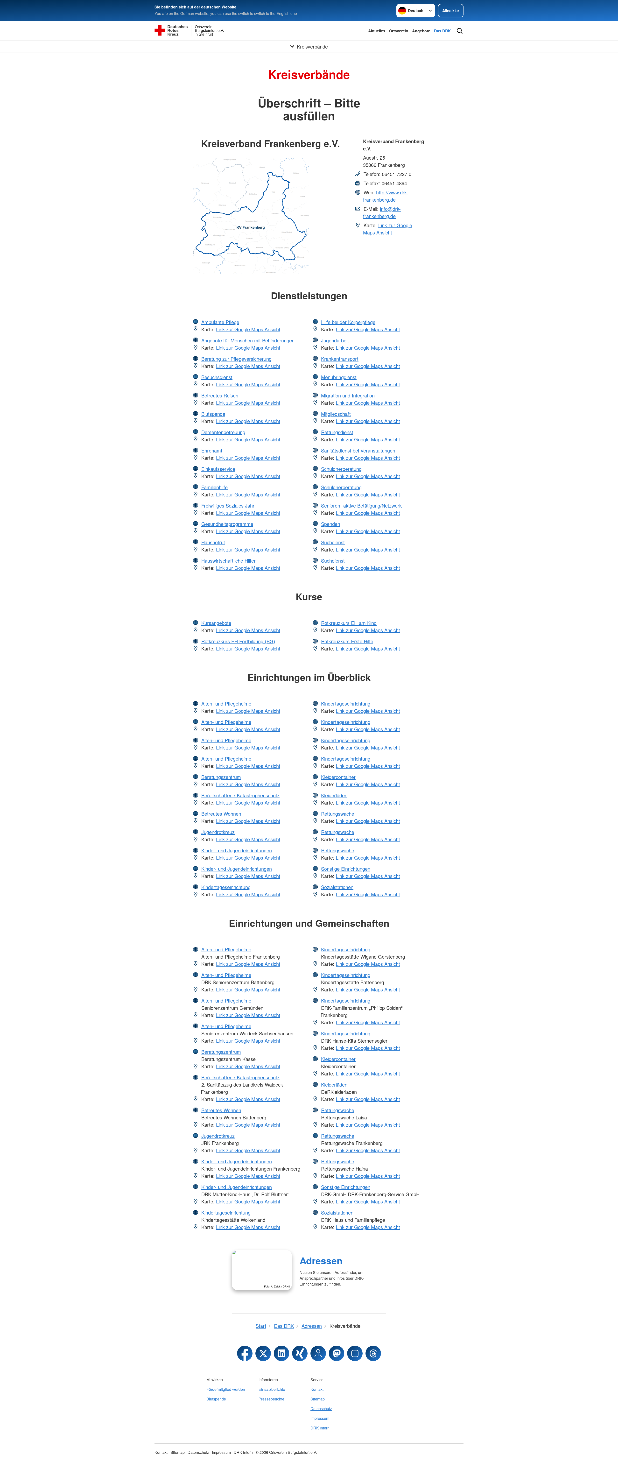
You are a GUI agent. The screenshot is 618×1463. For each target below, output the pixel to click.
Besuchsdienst (216, 377)
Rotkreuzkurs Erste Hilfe (347, 641)
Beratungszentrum (221, 776)
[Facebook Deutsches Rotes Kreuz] (245, 1353)
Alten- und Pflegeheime (226, 703)
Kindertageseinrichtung (226, 887)
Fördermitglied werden (225, 1389)
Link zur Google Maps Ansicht (387, 229)
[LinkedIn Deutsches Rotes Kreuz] (281, 1353)
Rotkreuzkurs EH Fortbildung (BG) (238, 641)
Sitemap (317, 1399)
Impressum (319, 1418)
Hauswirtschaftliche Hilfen (229, 560)
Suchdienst (333, 542)
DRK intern (320, 1428)
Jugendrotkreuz (218, 831)
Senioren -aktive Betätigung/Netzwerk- (362, 505)
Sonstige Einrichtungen (345, 868)
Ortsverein (398, 31)
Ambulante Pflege (220, 321)
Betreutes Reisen (219, 395)
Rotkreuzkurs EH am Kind (349, 622)
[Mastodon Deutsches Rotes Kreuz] (336, 1353)
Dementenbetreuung (223, 432)
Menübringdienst (339, 377)
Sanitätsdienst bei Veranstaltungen (358, 450)
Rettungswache (337, 813)
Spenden (330, 523)
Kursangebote (216, 622)
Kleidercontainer (338, 776)
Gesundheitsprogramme (227, 523)
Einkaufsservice (218, 468)
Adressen (321, 1260)
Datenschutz (321, 1408)
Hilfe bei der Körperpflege (348, 321)
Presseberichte (271, 1399)
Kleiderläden (334, 795)
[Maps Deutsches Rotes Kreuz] (318, 1353)
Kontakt (316, 1389)
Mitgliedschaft (336, 413)
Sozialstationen (337, 887)
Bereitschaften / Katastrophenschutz (240, 795)
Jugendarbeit (335, 340)
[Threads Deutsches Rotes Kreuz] (373, 1353)
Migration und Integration (348, 395)
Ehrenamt (211, 450)
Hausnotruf (213, 542)
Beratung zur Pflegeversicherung (236, 358)
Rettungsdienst (337, 432)
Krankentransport (339, 358)
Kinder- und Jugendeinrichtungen (236, 850)
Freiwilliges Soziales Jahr (227, 505)
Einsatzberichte (272, 1389)
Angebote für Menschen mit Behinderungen (248, 340)
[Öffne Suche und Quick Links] (460, 31)
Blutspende (213, 413)
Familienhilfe (214, 487)
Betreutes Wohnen (221, 813)
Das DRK (442, 31)
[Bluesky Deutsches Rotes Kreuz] (355, 1353)
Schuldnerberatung (341, 468)
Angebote (421, 31)
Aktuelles (376, 31)
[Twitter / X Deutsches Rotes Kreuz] (263, 1353)
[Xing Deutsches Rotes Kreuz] (300, 1353)
